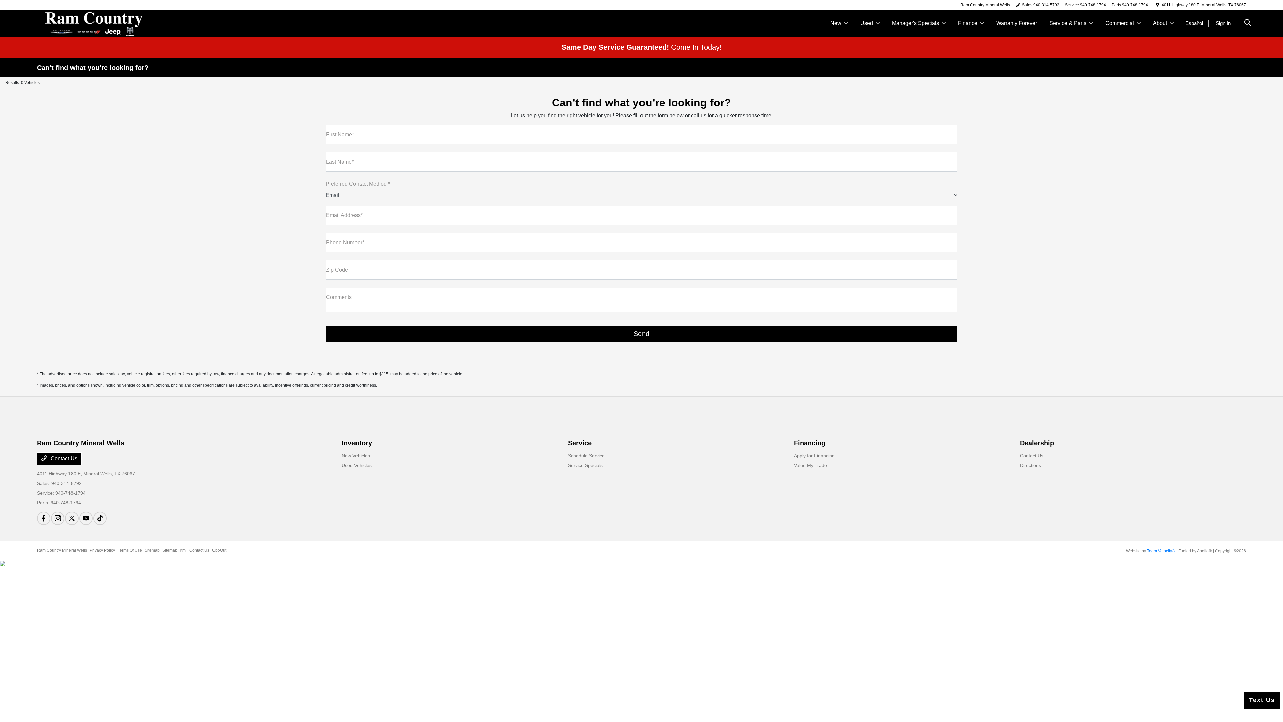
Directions (1030, 465)
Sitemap (152, 550)
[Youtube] (86, 518)
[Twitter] (72, 518)
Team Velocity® (1161, 551)
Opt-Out (219, 550)
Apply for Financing (814, 455)
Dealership (1037, 443)
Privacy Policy (102, 550)
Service (580, 443)
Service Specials (585, 465)
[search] (1247, 23)
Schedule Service (586, 455)
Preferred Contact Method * (358, 184)
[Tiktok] (100, 518)
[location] (1157, 5)
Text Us (1262, 700)
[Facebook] (43, 518)
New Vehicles (356, 455)
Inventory (357, 443)
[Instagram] (57, 518)
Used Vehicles (357, 465)
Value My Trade (810, 465)
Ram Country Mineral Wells (62, 550)
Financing (809, 443)
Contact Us (63, 458)
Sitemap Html (174, 550)
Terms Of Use (130, 550)
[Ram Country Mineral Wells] (94, 23)
